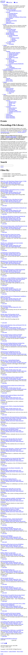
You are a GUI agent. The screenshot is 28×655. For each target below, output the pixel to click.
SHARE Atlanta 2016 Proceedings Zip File (10, 314)
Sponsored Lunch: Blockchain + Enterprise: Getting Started (13, 448)
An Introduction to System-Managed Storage (10, 252)
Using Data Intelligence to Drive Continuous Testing (12, 377)
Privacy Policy (20, 651)
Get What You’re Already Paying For (9, 478)
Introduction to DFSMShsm (7, 535)
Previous (4, 638)
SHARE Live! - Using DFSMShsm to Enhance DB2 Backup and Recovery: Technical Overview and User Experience (14, 278)
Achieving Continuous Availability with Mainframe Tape (13, 498)
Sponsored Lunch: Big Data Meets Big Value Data (11, 438)
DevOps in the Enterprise (11, 328)
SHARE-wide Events (21, 328)
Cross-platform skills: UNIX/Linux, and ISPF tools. (12, 621)
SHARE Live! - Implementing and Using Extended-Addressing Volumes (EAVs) (12, 243)
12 (12, 638)
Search (3, 2)
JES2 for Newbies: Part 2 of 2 (7, 578)
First (1, 638)
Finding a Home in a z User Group (8, 552)
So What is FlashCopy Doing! (7, 287)
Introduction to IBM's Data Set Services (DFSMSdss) (12, 544)
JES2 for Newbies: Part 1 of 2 (7, 586)
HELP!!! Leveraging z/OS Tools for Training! (10, 613)
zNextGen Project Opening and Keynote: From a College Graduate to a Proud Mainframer (13, 604)
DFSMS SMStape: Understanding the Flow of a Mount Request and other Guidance (12, 190)
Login (16, 2)
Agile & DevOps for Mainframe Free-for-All (10, 351)
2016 (20, 182)
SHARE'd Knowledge (11, 136)
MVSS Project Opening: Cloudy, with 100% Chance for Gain (14, 226)
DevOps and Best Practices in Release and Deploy (11, 334)
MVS (7, 183)
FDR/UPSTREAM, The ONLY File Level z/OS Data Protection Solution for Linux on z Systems (12, 508)
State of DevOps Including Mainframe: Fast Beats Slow (12, 343)
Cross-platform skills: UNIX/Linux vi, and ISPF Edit (12, 630)
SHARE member (21, 132)
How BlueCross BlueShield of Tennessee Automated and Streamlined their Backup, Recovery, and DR (13, 217)
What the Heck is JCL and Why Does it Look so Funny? (13, 595)
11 (11, 638)
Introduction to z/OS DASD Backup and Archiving (12, 261)
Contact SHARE (12, 651)
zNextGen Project (9, 529)
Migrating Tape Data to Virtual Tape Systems (10, 234)
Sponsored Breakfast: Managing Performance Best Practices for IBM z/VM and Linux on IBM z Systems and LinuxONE (14, 417)
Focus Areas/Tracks (16, 173)
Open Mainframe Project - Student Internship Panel (11, 518)
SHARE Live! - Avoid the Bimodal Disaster (10, 360)
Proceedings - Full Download (12, 316)
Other (13, 176)
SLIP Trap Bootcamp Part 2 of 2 (7, 561)
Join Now (10, 2)
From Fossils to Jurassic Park (7, 527)
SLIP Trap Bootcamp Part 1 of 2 (7, 569)
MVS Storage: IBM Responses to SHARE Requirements (13, 269)
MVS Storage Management (14, 183)
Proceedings (5, 182)
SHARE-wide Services (20, 521)
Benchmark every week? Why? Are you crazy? (11, 488)
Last (16, 638)
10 (10, 638)
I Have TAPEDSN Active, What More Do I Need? (11, 199)
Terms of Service (4, 651)
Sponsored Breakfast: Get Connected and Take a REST (12, 458)
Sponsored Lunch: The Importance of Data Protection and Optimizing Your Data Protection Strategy (13, 428)
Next (14, 638)
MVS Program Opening (6, 305)
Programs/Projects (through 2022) (19, 175)
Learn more (4, 187)
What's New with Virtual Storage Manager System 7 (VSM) (13, 181)
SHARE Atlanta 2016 (13, 182)
